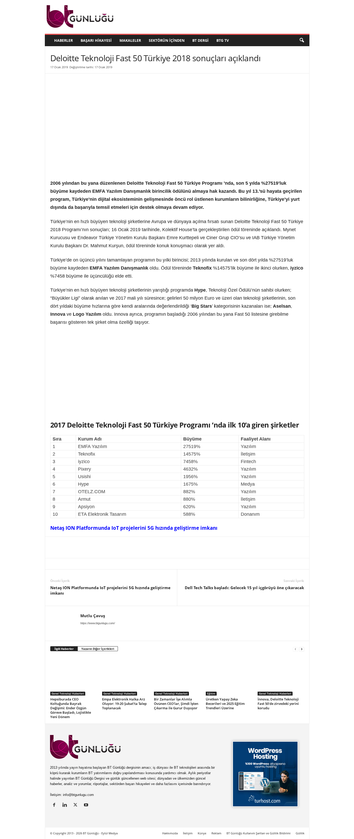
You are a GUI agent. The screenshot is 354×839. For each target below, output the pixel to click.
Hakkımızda (170, 833)
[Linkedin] (50, 547)
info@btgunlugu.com (78, 795)
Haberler (63, 40)
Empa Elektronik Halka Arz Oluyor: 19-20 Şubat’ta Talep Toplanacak (124, 703)
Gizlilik (300, 833)
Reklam (216, 833)
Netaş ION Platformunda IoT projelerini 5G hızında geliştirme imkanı (133, 528)
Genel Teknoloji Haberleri (68, 693)
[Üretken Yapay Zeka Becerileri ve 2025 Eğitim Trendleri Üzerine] (229, 676)
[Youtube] (86, 805)
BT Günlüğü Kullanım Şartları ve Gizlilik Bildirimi (258, 833)
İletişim (188, 833)
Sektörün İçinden (167, 40)
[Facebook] (74, 547)
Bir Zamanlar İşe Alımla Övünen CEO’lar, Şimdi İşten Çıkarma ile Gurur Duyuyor (176, 703)
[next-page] (301, 649)
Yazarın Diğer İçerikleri (97, 649)
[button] (301, 40)
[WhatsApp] (110, 547)
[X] (62, 547)
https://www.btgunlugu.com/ (97, 623)
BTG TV (222, 40)
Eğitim (211, 693)
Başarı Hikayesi (96, 40)
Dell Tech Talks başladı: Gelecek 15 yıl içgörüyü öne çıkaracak (244, 587)
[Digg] (98, 547)
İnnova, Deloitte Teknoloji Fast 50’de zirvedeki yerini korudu (278, 703)
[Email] (134, 547)
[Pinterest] (86, 547)
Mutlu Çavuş (92, 615)
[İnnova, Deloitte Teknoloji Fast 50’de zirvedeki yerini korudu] (281, 676)
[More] (145, 547)
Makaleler (130, 40)
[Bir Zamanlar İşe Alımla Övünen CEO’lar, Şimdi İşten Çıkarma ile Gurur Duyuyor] (177, 676)
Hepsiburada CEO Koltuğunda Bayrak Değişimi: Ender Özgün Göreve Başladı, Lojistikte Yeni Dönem (70, 708)
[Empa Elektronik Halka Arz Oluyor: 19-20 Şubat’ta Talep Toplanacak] (125, 676)
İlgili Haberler (64, 649)
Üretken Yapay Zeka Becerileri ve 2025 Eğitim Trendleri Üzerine (225, 703)
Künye (202, 833)
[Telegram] (122, 547)
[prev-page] (295, 649)
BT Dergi (200, 40)
